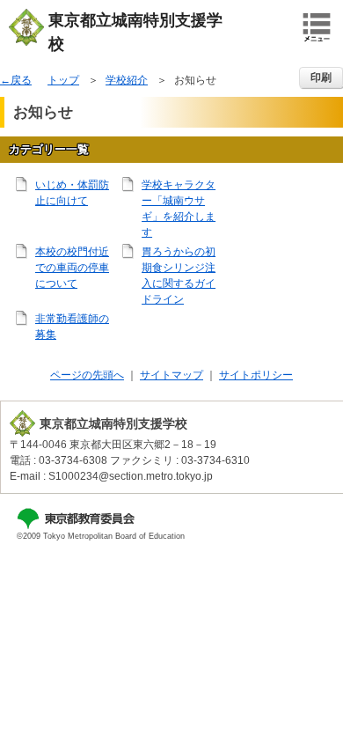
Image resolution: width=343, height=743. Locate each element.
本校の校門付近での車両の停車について (72, 268)
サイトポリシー (256, 375)
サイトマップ (171, 375)
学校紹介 (127, 80)
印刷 (321, 77)
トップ (63, 80)
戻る (21, 80)
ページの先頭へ (87, 375)
